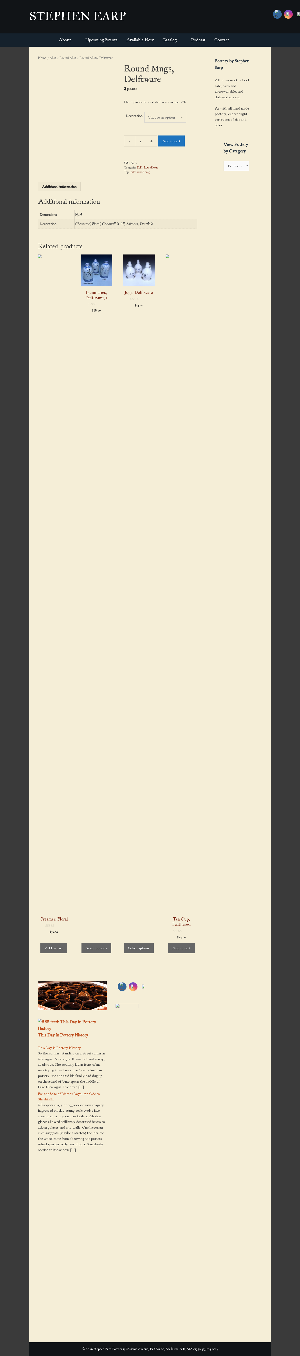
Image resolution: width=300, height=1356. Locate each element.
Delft (140, 167)
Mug (53, 58)
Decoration (134, 115)
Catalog (170, 40)
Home (42, 58)
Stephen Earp (77, 16)
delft (133, 172)
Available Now (140, 40)
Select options (96, 948)
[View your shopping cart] (239, 40)
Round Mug (68, 58)
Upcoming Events (101, 40)
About (65, 40)
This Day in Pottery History (63, 1035)
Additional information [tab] (59, 186)
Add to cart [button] (54, 948)
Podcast (198, 40)
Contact (221, 40)
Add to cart (171, 141)
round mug (143, 172)
